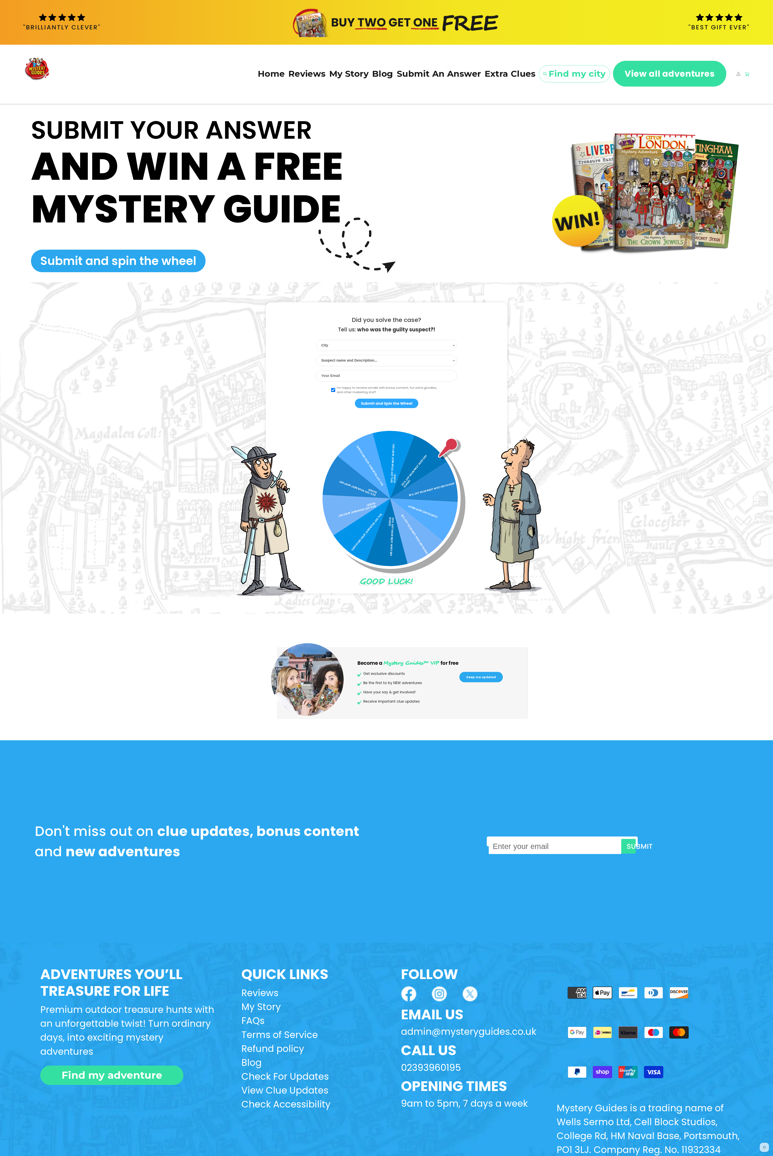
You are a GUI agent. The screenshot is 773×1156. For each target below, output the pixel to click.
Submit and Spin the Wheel (386, 403)
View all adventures (670, 74)
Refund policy (272, 1048)
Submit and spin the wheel (118, 261)
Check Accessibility (286, 1104)
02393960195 (431, 1067)
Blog (251, 1062)
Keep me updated (481, 679)
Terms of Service (279, 1034)
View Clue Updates (284, 1090)
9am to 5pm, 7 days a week (464, 1103)
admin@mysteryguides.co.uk (468, 1031)
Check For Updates (285, 1076)
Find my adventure (112, 1075)
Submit (631, 846)
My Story (261, 1006)
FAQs (253, 1020)
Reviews (259, 992)
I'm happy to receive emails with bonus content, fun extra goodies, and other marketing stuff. (387, 390)
